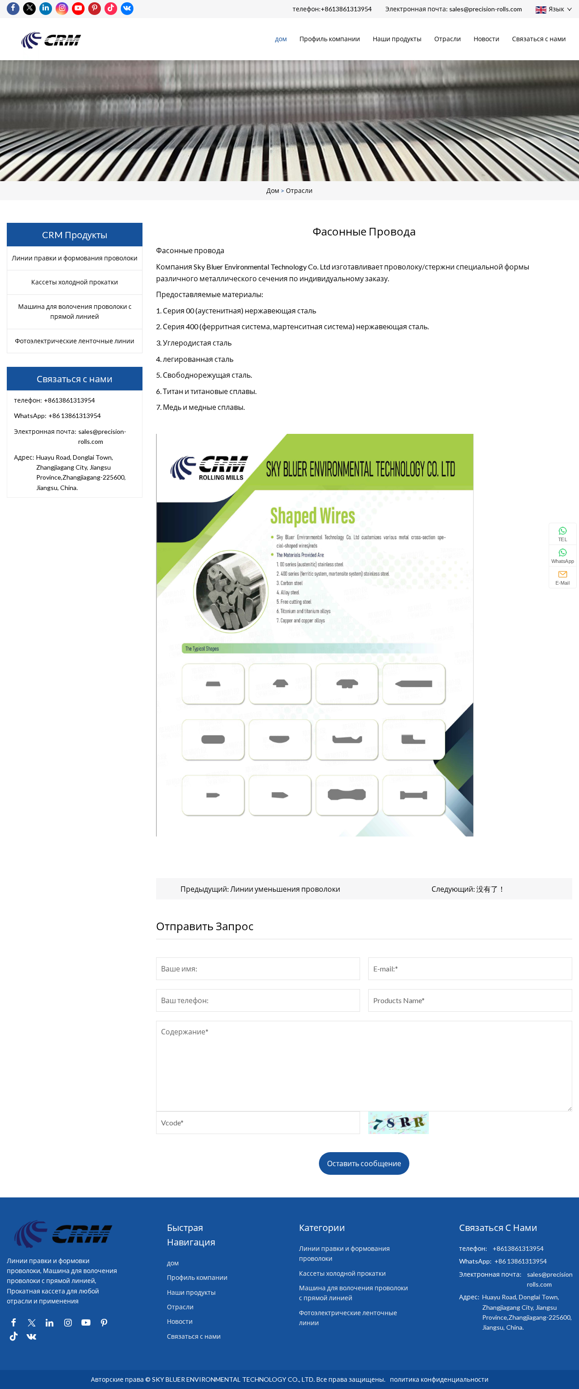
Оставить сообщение (364, 1163)
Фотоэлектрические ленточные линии (74, 341)
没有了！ (490, 888)
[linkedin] (45, 8)
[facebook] (13, 8)
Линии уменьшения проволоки (285, 888)
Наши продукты (397, 39)
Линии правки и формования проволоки (75, 258)
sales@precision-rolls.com (485, 9)
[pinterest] (94, 8)
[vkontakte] (127, 8)
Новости (486, 39)
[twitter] (29, 8)
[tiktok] (110, 8)
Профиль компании (329, 39)
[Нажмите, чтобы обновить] (398, 1122)
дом (281, 39)
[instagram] (62, 8)
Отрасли (447, 39)
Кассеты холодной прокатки (74, 282)
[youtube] (78, 8)
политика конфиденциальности (439, 1379)
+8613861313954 (346, 9)
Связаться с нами (539, 39)
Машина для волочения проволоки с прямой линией (75, 311)
